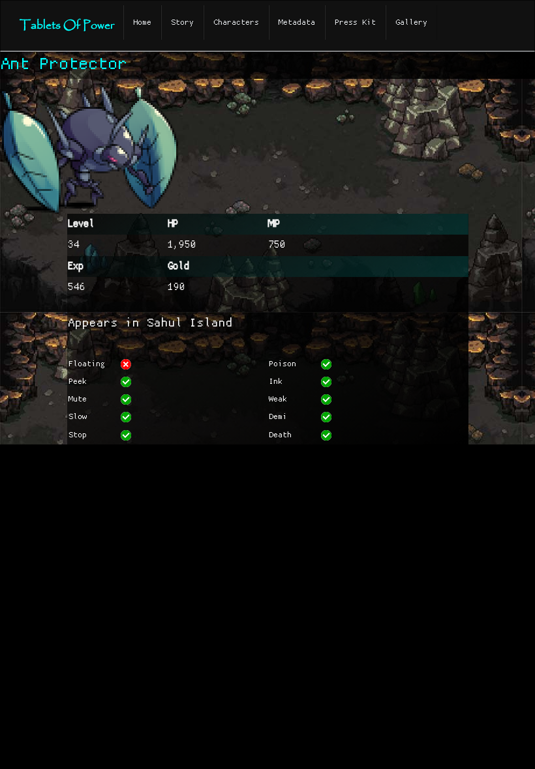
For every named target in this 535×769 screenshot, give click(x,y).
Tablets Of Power (67, 26)
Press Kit (355, 22)
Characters (236, 22)
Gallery (411, 22)
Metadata (297, 22)
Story (182, 22)
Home (142, 22)
